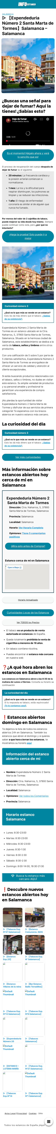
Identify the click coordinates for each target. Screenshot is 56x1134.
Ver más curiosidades (28, 457)
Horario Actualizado (28, 600)
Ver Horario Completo (31, 527)
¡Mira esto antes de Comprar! (28, 546)
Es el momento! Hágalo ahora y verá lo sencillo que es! (28, 155)
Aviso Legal (10, 1113)
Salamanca (7, 14)
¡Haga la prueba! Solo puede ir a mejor (28, 236)
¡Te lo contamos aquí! (15, 705)
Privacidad (21, 1113)
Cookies (32, 1113)
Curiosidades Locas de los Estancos (28, 612)
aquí (29, 743)
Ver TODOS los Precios (28, 622)
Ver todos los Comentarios (33, 796)
